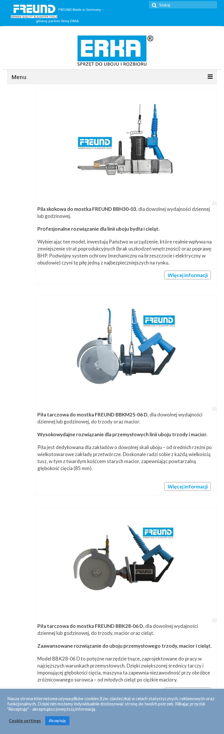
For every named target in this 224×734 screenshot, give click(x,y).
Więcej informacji (188, 275)
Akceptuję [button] (57, 720)
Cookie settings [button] (25, 720)
